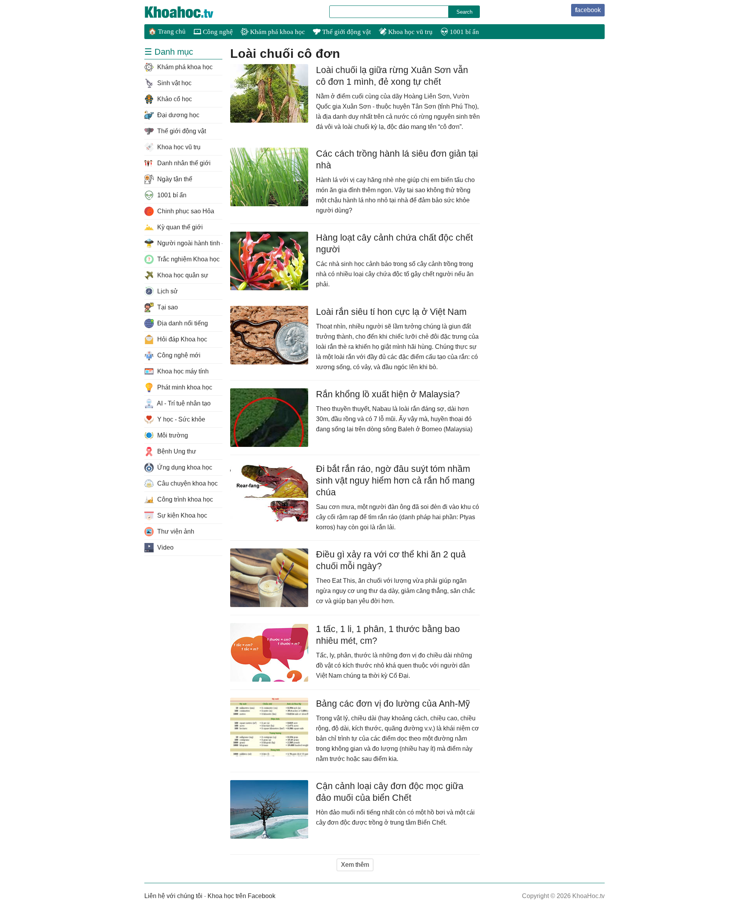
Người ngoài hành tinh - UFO (189, 243)
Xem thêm (355, 864)
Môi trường (172, 435)
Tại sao (167, 307)
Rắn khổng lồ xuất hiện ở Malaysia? (388, 394)
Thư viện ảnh (175, 531)
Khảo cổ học (174, 99)
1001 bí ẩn (463, 32)
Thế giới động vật (346, 32)
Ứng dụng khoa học (184, 467)
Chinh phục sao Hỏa (185, 211)
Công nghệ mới (178, 355)
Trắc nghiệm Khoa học (188, 259)
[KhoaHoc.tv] (187, 12)
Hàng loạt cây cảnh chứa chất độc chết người (394, 243)
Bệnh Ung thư (176, 451)
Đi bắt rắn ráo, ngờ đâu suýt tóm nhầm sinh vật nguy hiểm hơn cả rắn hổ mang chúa (395, 480)
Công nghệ (217, 32)
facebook (588, 10)
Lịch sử (167, 291)
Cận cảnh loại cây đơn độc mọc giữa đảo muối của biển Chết (389, 792)
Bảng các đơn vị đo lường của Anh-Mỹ (393, 703)
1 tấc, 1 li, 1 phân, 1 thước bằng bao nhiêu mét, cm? (388, 635)
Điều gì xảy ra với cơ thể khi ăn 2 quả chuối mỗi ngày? (391, 560)
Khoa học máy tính (182, 371)
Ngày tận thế (174, 179)
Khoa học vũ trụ (410, 32)
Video (165, 547)
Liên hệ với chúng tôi (173, 896)
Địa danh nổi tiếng (182, 323)
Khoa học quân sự (182, 275)
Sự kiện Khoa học (181, 515)
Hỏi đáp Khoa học (181, 339)
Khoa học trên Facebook (241, 896)
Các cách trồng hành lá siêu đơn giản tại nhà (397, 159)
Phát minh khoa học (184, 387)
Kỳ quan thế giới (179, 227)
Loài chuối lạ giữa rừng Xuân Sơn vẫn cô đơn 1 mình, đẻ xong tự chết (392, 76)
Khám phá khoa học (276, 32)
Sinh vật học (174, 83)
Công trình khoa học (184, 499)
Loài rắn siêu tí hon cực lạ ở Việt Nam (391, 312)
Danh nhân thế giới (183, 163)
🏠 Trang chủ (167, 31)
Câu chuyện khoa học (187, 483)
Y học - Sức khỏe (180, 419)
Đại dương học (177, 115)
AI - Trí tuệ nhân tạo (183, 403)
